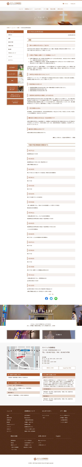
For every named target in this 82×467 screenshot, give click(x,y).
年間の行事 (10, 45)
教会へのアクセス (42, 440)
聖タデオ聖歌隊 (15, 447)
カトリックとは (45, 415)
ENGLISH (73, 3)
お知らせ (10, 35)
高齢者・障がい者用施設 (29, 431)
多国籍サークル (28, 445)
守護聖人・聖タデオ (28, 422)
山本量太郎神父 (64, 420)
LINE (55, 298)
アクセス (66, 3)
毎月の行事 (10, 42)
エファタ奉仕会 (28, 440)
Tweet (51, 298)
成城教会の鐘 (27, 424)
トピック (10, 56)
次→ (53, 294)
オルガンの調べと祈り (30, 429)
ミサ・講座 (46, 9)
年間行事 (9, 420)
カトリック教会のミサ (65, 415)
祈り (44, 417)
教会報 (9, 49)
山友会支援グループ (29, 442)
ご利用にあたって (42, 445)
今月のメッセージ (12, 53)
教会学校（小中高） (28, 447)
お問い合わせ (60, 9)
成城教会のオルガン (28, 426)
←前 (50, 294)
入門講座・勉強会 (64, 417)
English (58, 436)
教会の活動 (52, 9)
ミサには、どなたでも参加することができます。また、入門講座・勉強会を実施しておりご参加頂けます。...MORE (41, 324)
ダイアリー (10, 60)
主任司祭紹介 (27, 415)
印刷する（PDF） (50, 368)
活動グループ (13, 445)
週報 (9, 38)
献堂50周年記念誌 (29, 420)
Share (46, 298)
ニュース (21, 9)
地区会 (12, 442)
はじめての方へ (38, 9)
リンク (39, 442)
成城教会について (28, 9)
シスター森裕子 (64, 422)
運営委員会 (13, 440)
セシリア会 (14, 449)
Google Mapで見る (67, 368)
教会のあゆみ (27, 417)
